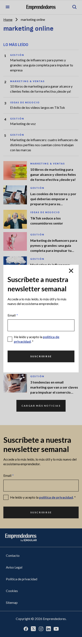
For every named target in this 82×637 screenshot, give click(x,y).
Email (13, 315)
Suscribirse (41, 356)
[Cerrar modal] (71, 270)
